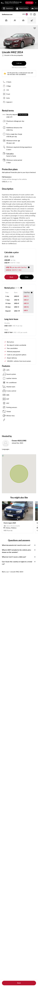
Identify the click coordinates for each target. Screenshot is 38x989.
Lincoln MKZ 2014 (16, 572)
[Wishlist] (31, 14)
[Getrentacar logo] (7, 14)
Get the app (29, 2)
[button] (23, 14)
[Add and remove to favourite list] (31, 503)
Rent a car (5, 572)
